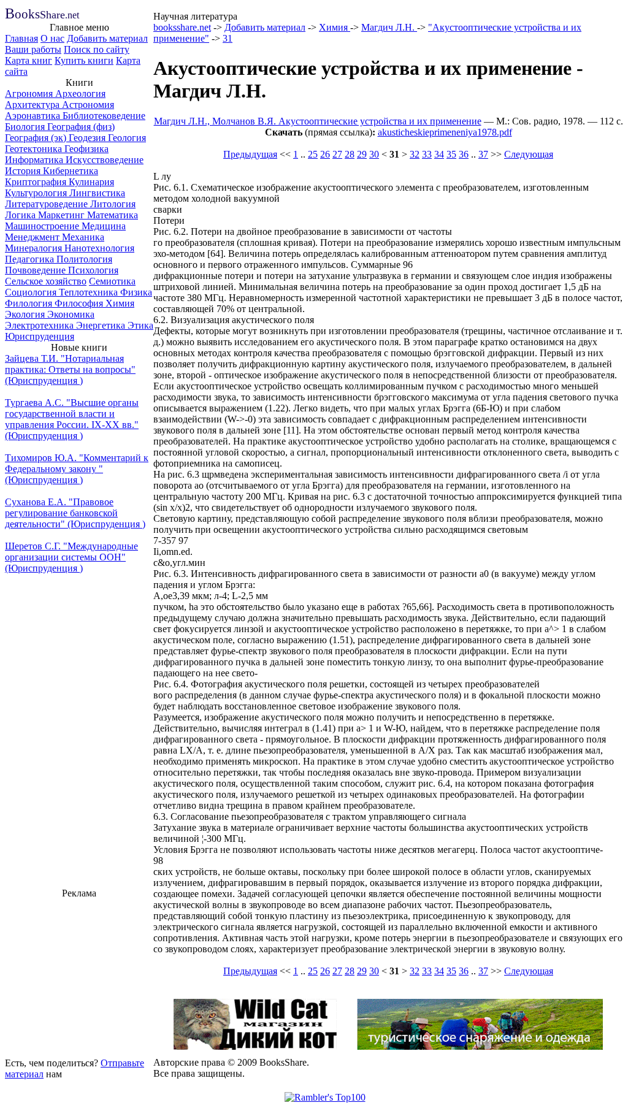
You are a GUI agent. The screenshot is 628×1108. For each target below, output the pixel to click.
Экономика (70, 314)
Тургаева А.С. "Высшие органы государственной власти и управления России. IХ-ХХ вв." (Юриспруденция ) (72, 419)
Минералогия (34, 248)
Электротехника (40, 325)
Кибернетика (70, 171)
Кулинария (91, 182)
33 (427, 154)
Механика (83, 237)
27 (337, 154)
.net (42, 15)
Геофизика (86, 148)
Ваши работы (33, 49)
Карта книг (28, 60)
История (24, 171)
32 (414, 154)
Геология (127, 137)
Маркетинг (62, 215)
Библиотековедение (104, 115)
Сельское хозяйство (45, 281)
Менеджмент (33, 237)
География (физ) (81, 126)
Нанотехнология (99, 248)
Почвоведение (36, 270)
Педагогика (30, 259)
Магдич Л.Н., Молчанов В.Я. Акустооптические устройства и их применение (317, 121)
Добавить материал (107, 38)
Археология (80, 93)
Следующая (528, 154)
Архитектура (33, 104)
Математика (112, 215)
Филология (30, 303)
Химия (119, 303)
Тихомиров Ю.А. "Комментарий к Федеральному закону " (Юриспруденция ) (76, 469)
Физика (136, 292)
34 (439, 154)
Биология (26, 126)
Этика (140, 325)
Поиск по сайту (96, 49)
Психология (93, 270)
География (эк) (37, 137)
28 (349, 154)
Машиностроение (43, 226)
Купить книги (84, 60)
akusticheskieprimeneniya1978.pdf (445, 132)
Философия (80, 303)
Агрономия (30, 93)
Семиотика (112, 281)
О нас (52, 38)
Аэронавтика (34, 115)
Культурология (37, 193)
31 (227, 38)
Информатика (35, 160)
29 (362, 154)
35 (451, 154)
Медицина (104, 226)
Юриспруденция (39, 336)
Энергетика (102, 325)
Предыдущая (250, 154)
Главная (21, 38)
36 (464, 154)
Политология (84, 259)
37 (483, 154)
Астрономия (88, 104)
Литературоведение (47, 204)
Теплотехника (89, 292)
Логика (21, 215)
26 (325, 154)
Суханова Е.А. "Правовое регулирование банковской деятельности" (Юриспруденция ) (75, 513)
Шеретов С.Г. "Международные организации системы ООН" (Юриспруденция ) (71, 557)
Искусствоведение (105, 160)
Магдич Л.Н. (389, 27)
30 (374, 154)
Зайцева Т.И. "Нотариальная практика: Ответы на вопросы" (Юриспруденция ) (70, 369)
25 (313, 154)
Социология (32, 292)
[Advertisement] (79, 976)
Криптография (37, 182)
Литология (113, 204)
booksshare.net (182, 27)
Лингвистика (97, 193)
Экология (26, 314)
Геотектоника (34, 148)
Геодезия (88, 137)
